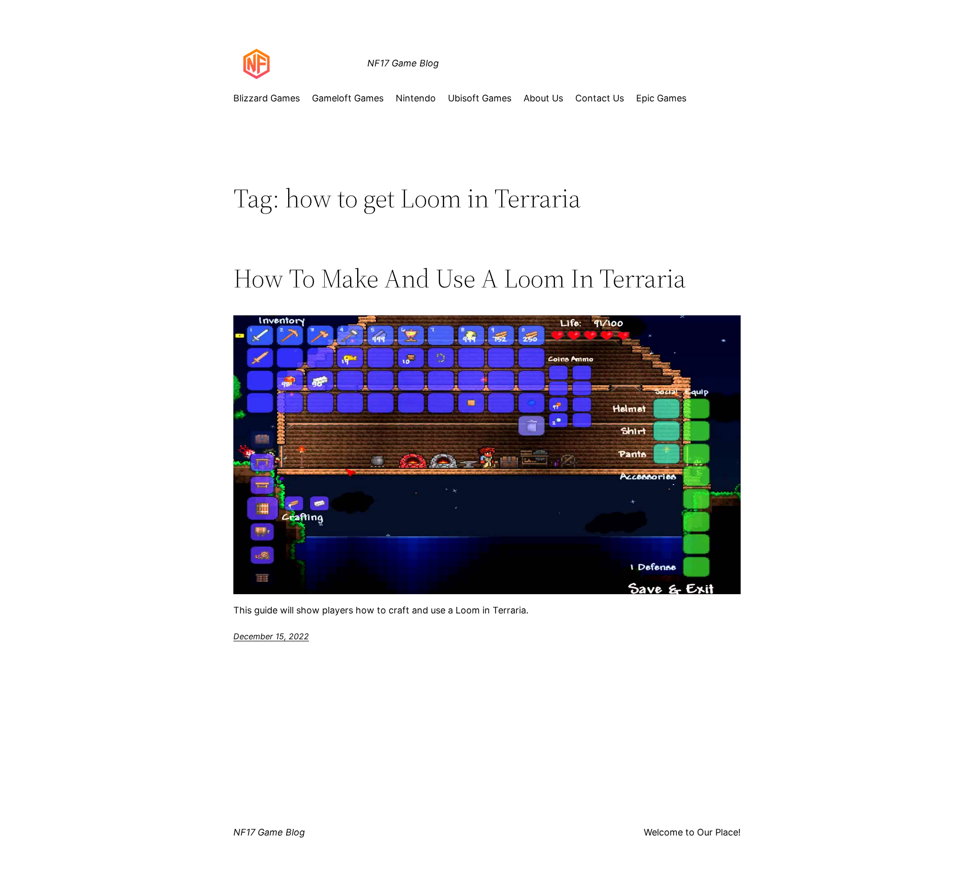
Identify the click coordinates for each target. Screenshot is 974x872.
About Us (543, 98)
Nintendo (416, 98)
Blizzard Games (266, 98)
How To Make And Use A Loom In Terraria (459, 278)
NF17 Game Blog (403, 63)
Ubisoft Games (479, 98)
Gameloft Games (348, 98)
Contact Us (599, 98)
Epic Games (661, 98)
